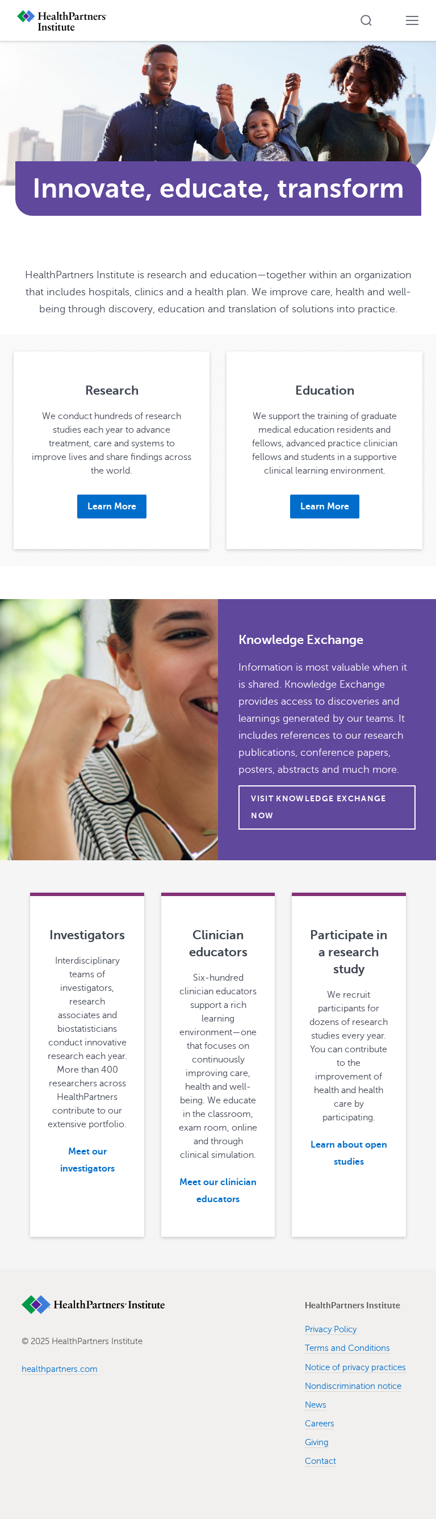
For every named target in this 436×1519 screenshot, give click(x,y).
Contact (320, 1461)
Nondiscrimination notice (353, 1386)
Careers (319, 1423)
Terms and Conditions (347, 1348)
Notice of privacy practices (355, 1367)
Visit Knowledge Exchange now (318, 807)
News (315, 1405)
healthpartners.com (60, 1369)
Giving (317, 1442)
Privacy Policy (331, 1329)
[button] (366, 20)
